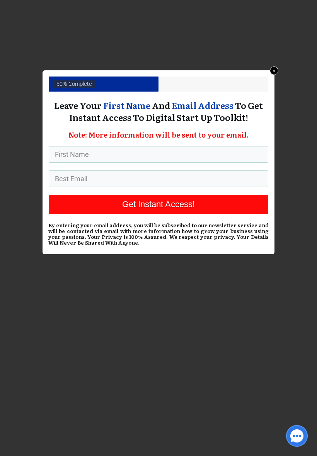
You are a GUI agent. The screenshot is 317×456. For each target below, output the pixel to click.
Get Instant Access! (158, 204)
